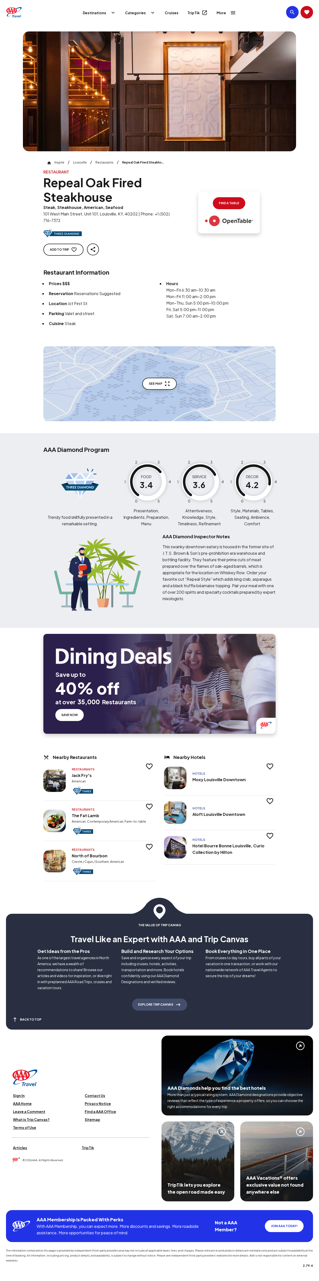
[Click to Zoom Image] (159, 91)
